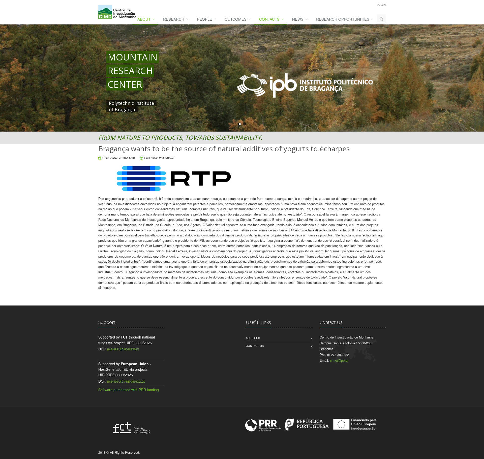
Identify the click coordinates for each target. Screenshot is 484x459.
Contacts (269, 19)
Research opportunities (342, 19)
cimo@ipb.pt (339, 360)
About (143, 19)
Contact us (255, 346)
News (298, 19)
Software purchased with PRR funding (128, 389)
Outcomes (236, 19)
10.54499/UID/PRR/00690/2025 (126, 381)
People (204, 19)
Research (173, 19)
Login (381, 5)
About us (253, 338)
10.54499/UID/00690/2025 (123, 349)
